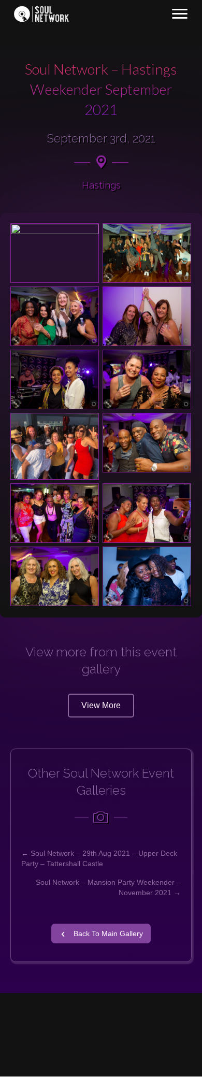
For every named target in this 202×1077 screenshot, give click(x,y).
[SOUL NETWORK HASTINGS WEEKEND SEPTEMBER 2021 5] (147, 316)
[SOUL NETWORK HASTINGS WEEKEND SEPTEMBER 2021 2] (54, 253)
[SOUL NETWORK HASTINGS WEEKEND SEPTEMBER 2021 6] (54, 379)
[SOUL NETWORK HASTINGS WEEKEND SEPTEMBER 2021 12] (147, 513)
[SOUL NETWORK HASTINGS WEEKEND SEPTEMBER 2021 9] (54, 446)
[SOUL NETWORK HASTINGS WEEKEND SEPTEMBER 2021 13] (54, 576)
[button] (101, 705)
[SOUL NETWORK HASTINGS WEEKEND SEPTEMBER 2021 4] (54, 316)
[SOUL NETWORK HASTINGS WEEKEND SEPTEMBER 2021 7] (147, 379)
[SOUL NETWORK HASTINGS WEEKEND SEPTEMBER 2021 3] (147, 253)
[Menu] (180, 14)
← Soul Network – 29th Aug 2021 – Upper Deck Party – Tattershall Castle (99, 858)
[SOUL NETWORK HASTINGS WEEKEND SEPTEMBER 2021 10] (147, 442)
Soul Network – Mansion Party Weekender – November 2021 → (108, 887)
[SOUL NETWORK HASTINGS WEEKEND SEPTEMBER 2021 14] (147, 576)
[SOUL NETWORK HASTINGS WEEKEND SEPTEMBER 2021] (54, 513)
